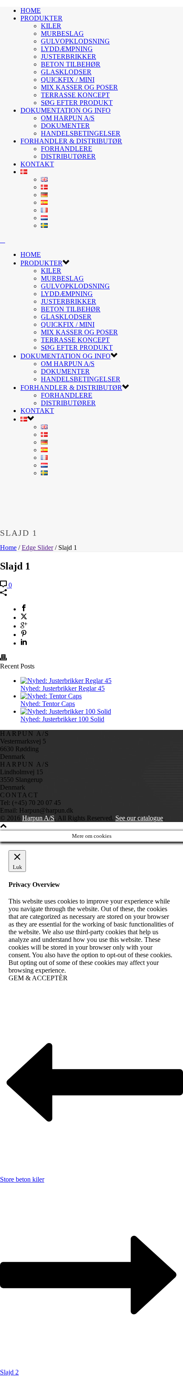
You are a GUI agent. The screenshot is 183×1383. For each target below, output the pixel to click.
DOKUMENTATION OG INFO (65, 110)
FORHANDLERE (66, 148)
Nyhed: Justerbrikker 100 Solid (62, 719)
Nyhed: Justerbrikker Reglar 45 (62, 688)
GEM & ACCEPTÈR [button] (38, 978)
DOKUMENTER (65, 125)
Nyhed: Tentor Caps (47, 703)
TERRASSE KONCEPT (75, 95)
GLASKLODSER (66, 72)
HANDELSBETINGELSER (80, 133)
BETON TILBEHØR (70, 64)
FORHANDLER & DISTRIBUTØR (71, 141)
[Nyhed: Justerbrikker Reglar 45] (66, 680)
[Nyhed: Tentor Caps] (51, 696)
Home (8, 547)
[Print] (3, 658)
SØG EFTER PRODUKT (77, 102)
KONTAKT (37, 164)
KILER (51, 25)
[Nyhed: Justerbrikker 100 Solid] (65, 711)
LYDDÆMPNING (67, 48)
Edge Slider (37, 547)
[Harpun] (2, 240)
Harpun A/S (38, 818)
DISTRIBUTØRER (68, 156)
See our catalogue (139, 818)
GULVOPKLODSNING (75, 41)
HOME (30, 10)
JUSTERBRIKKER (68, 56)
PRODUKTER (41, 18)
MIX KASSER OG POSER (79, 87)
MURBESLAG (62, 33)
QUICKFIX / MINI (67, 79)
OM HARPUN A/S (67, 118)
